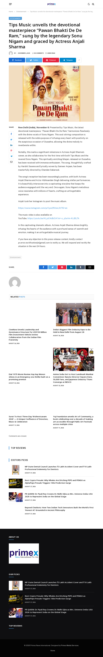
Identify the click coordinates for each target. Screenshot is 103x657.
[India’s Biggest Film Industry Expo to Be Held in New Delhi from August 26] (73, 314)
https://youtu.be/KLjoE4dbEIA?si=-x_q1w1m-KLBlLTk (53, 218)
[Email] (11, 161)
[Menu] (10, 4)
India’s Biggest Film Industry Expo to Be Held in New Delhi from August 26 (71, 330)
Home (52, 651)
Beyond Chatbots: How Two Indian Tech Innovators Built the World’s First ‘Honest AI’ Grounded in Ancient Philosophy (59, 508)
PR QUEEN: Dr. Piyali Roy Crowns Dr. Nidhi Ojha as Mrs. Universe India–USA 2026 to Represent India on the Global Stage (59, 495)
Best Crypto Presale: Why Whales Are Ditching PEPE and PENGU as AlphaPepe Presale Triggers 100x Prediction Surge (55, 481)
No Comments (39, 53)
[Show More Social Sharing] (79, 60)
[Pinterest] (11, 150)
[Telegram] (11, 156)
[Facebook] (11, 134)
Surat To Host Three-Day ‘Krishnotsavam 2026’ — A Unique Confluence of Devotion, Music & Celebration (28, 419)
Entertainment (15, 18)
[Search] (93, 4)
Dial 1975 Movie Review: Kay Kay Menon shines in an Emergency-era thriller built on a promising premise (29, 377)
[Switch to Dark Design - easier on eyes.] (88, 4)
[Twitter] (11, 139)
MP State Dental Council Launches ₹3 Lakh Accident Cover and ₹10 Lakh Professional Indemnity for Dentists (58, 467)
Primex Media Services (70, 645)
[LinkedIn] (11, 145)
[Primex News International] (51, 4)
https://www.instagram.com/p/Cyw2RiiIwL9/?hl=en (42, 208)
